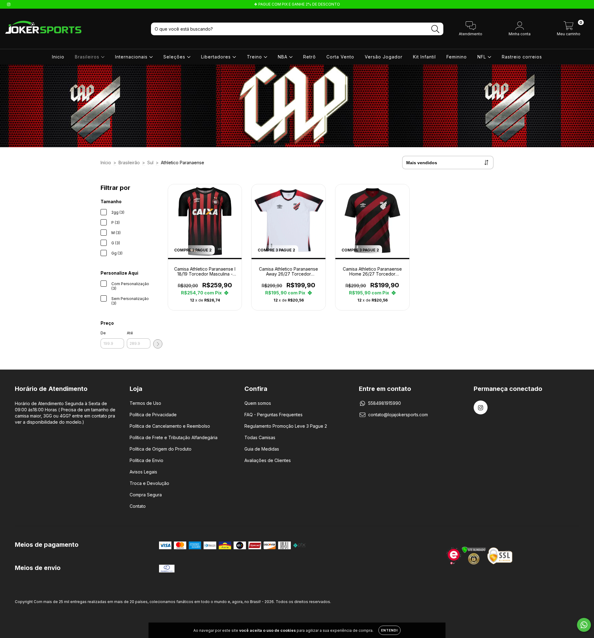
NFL (482, 56)
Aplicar (157, 344)
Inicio (58, 56)
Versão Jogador (383, 56)
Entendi (389, 630)
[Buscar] (435, 29)
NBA (283, 56)
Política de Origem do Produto (161, 449)
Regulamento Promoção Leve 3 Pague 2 (285, 426)
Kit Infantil (424, 56)
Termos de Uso (145, 403)
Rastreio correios (522, 56)
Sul (150, 162)
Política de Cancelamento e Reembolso (170, 426)
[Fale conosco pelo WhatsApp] (584, 625)
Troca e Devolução (149, 483)
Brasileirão (129, 162)
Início (106, 162)
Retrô (309, 56)
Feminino (456, 56)
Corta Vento (340, 56)
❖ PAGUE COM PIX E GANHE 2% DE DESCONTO (297, 4)
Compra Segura (146, 494)
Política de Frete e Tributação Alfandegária (173, 437)
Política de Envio (146, 460)
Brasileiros (88, 56)
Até (130, 333)
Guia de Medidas (261, 449)
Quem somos (257, 403)
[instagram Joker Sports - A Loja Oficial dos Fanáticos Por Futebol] (9, 4)
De (103, 333)
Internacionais (132, 56)
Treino (255, 56)
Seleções (175, 56)
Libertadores (216, 56)
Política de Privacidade (153, 414)
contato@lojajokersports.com (398, 414)
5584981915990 (384, 403)
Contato (138, 506)
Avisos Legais (143, 471)
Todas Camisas (259, 437)
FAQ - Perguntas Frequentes (273, 414)
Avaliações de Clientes (267, 460)
